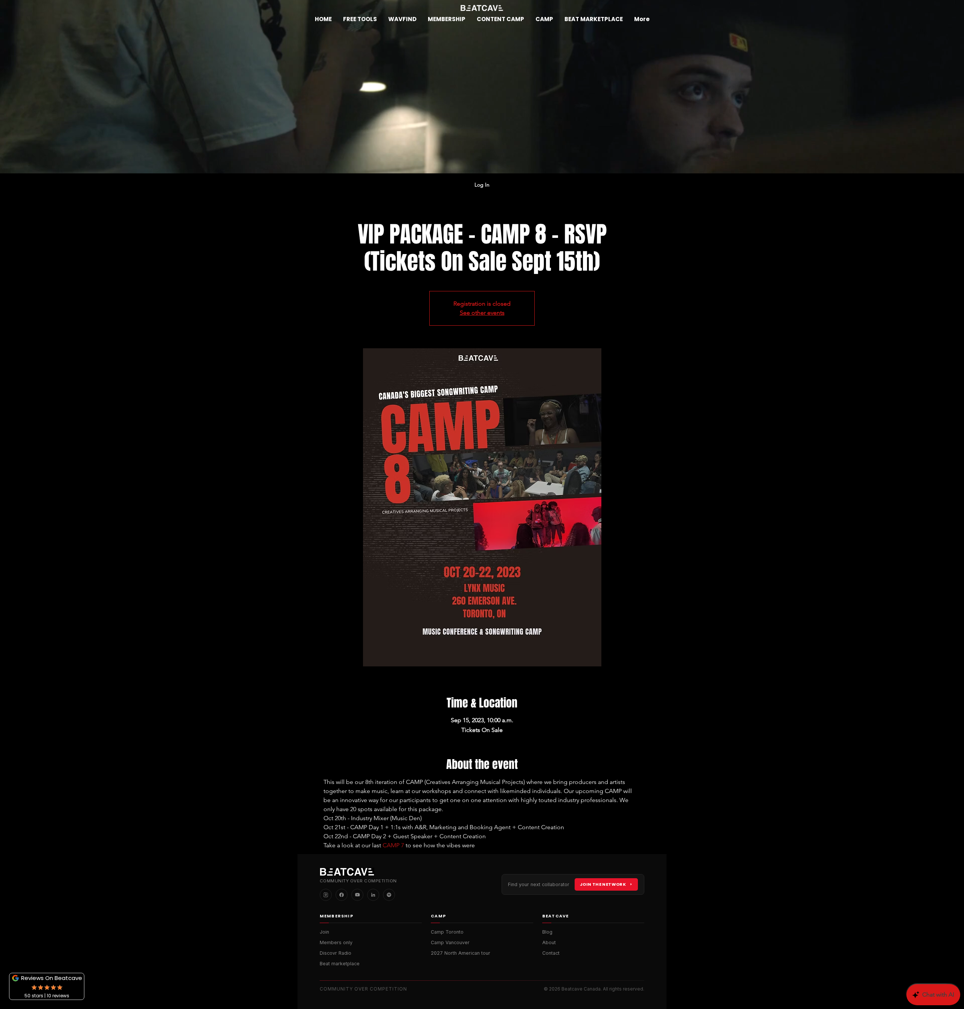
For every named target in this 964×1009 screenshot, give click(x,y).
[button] (446, 19)
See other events (482, 312)
